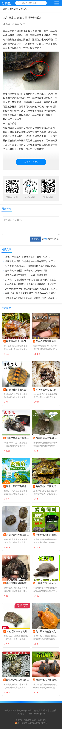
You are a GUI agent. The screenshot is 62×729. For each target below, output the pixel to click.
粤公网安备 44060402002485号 (32, 723)
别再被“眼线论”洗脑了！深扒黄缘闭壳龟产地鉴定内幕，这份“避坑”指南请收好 (32, 265)
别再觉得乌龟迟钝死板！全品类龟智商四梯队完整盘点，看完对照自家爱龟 (32, 279)
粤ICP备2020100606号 (35, 719)
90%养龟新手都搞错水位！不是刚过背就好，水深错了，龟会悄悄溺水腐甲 (32, 284)
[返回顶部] (56, 653)
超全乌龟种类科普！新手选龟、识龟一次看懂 (26, 270)
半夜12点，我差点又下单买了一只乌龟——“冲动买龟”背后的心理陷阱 (32, 293)
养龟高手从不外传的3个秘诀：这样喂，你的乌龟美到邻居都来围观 (32, 297)
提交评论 (35, 238)
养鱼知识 (14, 9)
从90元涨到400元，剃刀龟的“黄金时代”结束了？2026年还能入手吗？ (32, 288)
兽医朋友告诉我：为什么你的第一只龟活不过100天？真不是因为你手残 (32, 261)
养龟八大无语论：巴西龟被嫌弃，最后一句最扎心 (28, 256)
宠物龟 (23, 9)
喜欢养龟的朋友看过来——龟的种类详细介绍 (26, 274)
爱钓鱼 (6, 3)
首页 (5, 9)
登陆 (46, 238)
